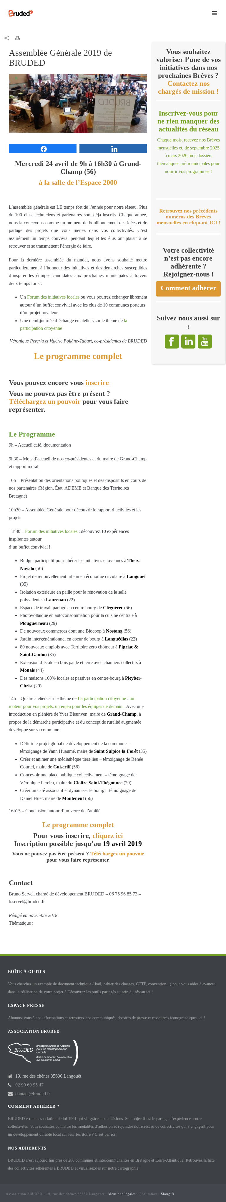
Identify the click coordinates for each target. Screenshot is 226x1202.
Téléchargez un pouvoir (45, 401)
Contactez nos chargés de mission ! (188, 87)
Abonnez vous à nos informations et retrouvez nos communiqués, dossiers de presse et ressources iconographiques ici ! (106, 1018)
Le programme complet (78, 356)
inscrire (97, 382)
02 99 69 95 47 (29, 1084)
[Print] (20, 38)
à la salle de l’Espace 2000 (78, 182)
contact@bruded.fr (32, 1093)
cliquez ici (107, 835)
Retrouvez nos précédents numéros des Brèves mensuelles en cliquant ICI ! (188, 217)
